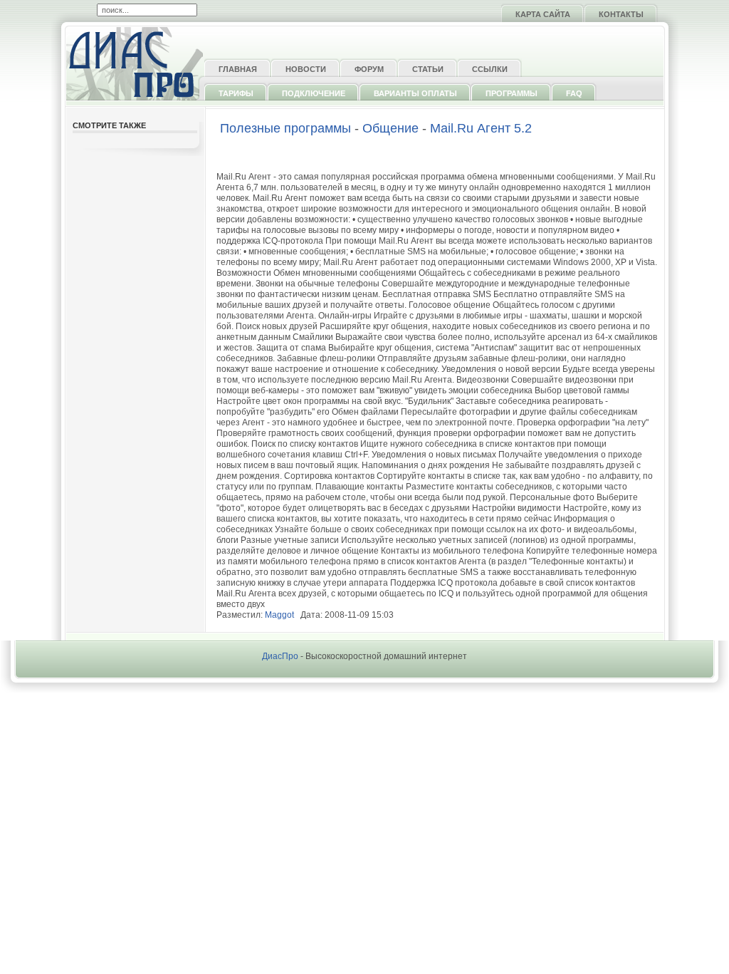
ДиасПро (280, 656)
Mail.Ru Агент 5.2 (481, 128)
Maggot (279, 615)
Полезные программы (285, 128)
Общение (390, 128)
